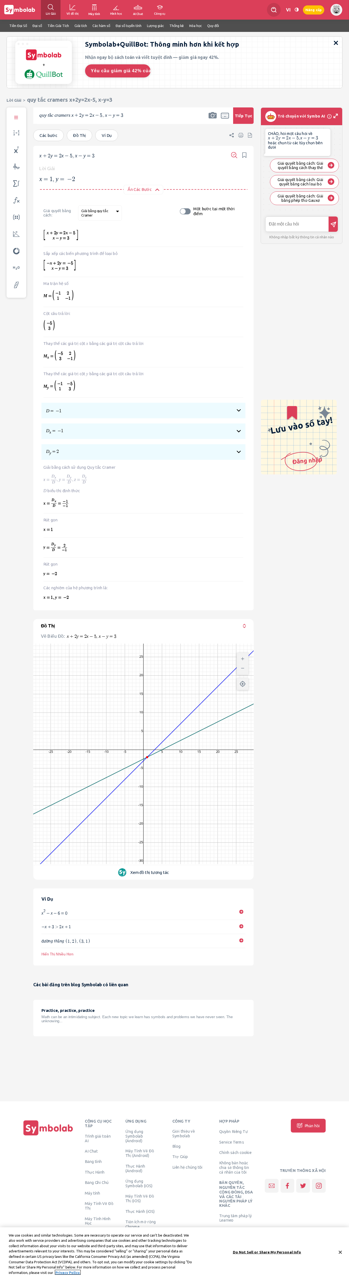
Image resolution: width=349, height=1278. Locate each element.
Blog (176, 1146)
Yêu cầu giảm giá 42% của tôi (121, 70)
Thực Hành (95, 1172)
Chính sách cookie (235, 1152)
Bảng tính (93, 1161)
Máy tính (92, 1193)
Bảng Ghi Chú (97, 1182)
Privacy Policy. (67, 1272)
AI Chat (91, 1151)
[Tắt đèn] (297, 9)
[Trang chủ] (48, 1135)
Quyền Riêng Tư (233, 1131)
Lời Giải (14, 100)
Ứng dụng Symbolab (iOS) (139, 1183)
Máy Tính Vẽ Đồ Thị (99, 1205)
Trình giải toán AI (98, 1138)
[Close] (340, 1252)
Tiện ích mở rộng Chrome (140, 1224)
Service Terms (231, 1142)
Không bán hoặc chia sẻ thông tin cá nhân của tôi (234, 1167)
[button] (213, 119)
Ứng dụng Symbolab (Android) (134, 1136)
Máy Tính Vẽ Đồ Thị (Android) (139, 1152)
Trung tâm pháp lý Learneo (235, 1217)
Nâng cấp (313, 10)
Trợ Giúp (180, 1156)
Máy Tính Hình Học (98, 1220)
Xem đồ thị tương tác (149, 872)
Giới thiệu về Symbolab (183, 1133)
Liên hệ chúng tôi (187, 1167)
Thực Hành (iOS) (140, 1211)
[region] (174, 1252)
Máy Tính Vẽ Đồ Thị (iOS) (139, 1198)
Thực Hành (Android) (135, 1168)
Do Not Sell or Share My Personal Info (267, 1252)
